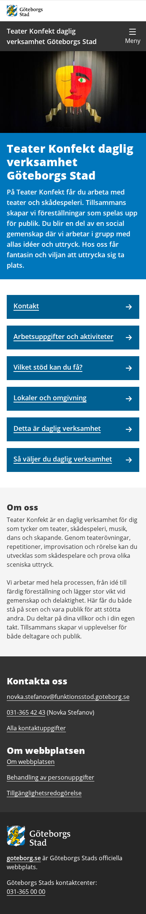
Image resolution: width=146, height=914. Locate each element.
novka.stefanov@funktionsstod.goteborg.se (68, 697)
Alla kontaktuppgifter (36, 728)
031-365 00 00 (26, 891)
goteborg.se (24, 858)
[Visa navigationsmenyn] (132, 36)
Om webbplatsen (31, 762)
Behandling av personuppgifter (50, 777)
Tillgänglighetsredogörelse (44, 793)
